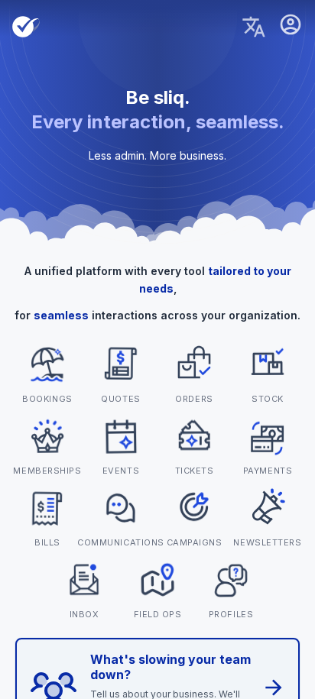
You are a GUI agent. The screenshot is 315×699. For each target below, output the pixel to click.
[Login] (290, 26)
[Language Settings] (254, 27)
